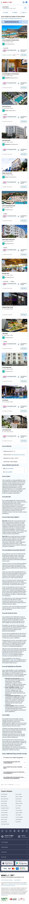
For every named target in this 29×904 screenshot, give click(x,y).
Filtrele (15, 12)
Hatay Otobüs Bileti (9, 468)
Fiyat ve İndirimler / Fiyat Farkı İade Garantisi (10, 18)
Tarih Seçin (23, 55)
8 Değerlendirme (14, 77)
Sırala (23, 12)
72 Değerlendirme (12, 177)
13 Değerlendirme (9, 337)
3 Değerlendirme (9, 371)
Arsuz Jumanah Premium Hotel (18, 454)
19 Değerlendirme (10, 277)
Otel (6, 784)
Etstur (2, 784)
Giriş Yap (25, 21)
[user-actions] (27, 2)
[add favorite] (25, 27)
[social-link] (2, 831)
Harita (6, 12)
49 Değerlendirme (14, 144)
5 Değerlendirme (12, 110)
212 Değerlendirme (10, 44)
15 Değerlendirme (10, 243)
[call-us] (24, 2)
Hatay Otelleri (10, 784)
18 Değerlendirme (9, 209)
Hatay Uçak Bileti (8, 471)
